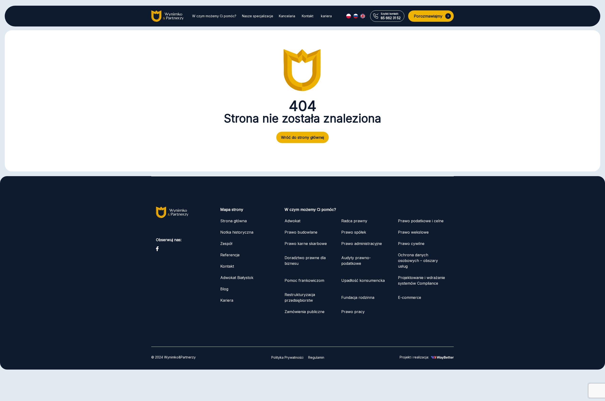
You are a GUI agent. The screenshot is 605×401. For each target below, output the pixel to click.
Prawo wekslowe (413, 232)
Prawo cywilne (411, 243)
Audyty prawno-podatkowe (356, 260)
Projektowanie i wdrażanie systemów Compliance (421, 280)
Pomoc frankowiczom (304, 280)
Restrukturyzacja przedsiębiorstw (300, 297)
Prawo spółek (353, 232)
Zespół (226, 243)
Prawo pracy (353, 311)
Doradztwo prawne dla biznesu (305, 260)
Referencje (230, 255)
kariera (326, 16)
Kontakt (307, 16)
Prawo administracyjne (361, 243)
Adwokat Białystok (236, 277)
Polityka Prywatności (287, 357)
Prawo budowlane (301, 232)
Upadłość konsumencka (363, 280)
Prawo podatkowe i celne (421, 220)
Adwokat (292, 220)
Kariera (226, 300)
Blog (224, 289)
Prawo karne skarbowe (306, 243)
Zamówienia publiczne (304, 311)
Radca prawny (354, 220)
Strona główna (233, 220)
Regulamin (316, 357)
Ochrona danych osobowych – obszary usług (418, 261)
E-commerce (409, 297)
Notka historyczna (236, 232)
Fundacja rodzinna (357, 297)
